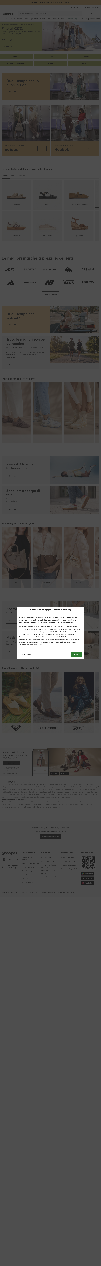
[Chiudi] (81, 609)
